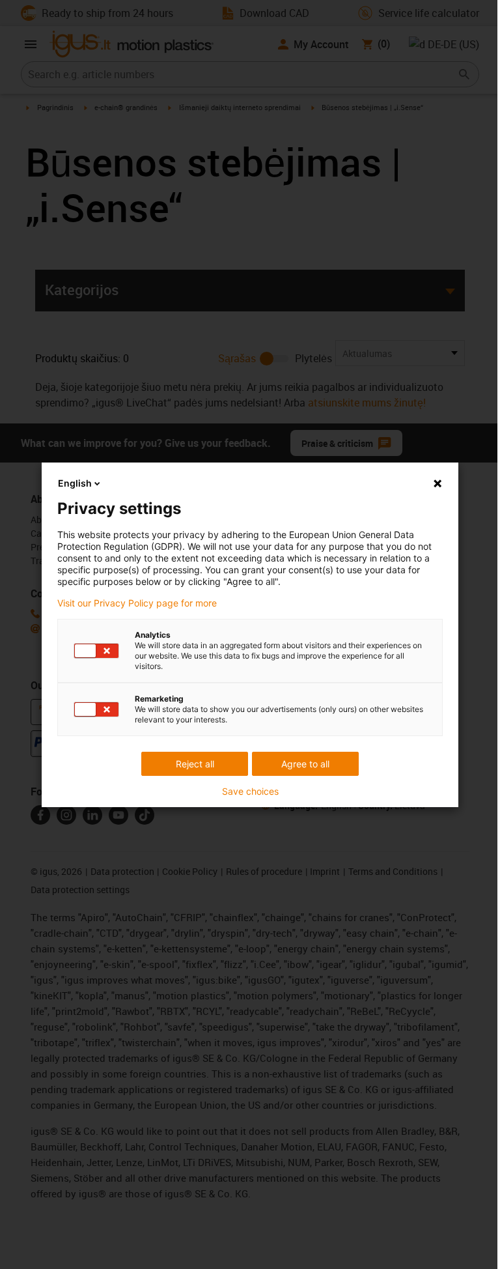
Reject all (195, 763)
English (75, 483)
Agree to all (305, 763)
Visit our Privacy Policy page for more (137, 603)
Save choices (250, 791)
